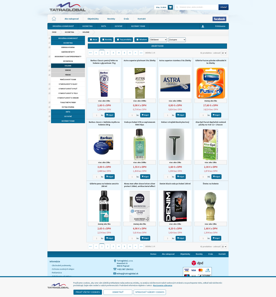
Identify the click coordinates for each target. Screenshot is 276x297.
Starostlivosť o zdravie (68, 98)
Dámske (68, 70)
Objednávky (93, 18)
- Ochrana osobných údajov (62, 269)
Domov (153, 254)
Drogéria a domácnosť (68, 38)
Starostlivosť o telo (68, 93)
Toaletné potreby (68, 102)
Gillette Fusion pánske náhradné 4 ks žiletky (210, 61)
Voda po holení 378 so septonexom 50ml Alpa (139, 123)
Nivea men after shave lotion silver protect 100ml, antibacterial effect (139, 184)
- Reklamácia (56, 272)
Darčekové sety (68, 52)
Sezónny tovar (68, 121)
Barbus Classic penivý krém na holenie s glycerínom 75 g (104, 61)
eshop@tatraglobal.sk (127, 273)
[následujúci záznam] (135, 54)
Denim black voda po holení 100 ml (175, 183)
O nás (126, 18)
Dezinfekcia (68, 61)
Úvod (54, 32)
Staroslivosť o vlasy (68, 84)
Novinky (111, 18)
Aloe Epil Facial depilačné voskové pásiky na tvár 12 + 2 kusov (211, 123)
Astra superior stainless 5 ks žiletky (175, 60)
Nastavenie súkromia (162, 285)
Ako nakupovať (72, 18)
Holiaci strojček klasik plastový (175, 122)
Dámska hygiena (68, 47)
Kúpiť (110, 115)
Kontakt (142, 18)
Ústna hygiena (68, 107)
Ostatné (68, 116)
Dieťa (68, 112)
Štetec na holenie (210, 183)
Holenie (86, 32)
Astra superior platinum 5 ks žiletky (140, 60)
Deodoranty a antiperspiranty (68, 56)
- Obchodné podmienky (61, 265)
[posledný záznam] (141, 54)
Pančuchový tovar (68, 79)
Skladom (143, 39)
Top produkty (125, 39)
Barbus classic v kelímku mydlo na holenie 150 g (104, 123)
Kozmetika (69, 32)
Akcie (95, 39)
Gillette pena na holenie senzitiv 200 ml (104, 184)
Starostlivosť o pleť (68, 89)
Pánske (68, 75)
